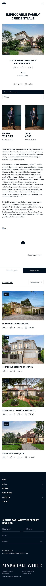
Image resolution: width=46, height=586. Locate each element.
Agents (6, 497)
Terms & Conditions (7, 571)
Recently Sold (7, 282)
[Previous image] (6, 40)
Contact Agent (11, 270)
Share (6, 97)
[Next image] (40, 40)
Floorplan (29, 84)
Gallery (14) (17, 84)
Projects (7, 493)
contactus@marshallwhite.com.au (15, 553)
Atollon (29, 573)
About (5, 502)
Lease (5, 488)
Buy (4, 480)
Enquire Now (35, 270)
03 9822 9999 (7, 551)
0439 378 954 (30, 140)
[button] (23, 242)
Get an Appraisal (10, 92)
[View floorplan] (40, 52)
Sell (4, 484)
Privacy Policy (5, 573)
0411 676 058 (7, 140)
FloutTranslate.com (16, 576)
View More (35, 282)
